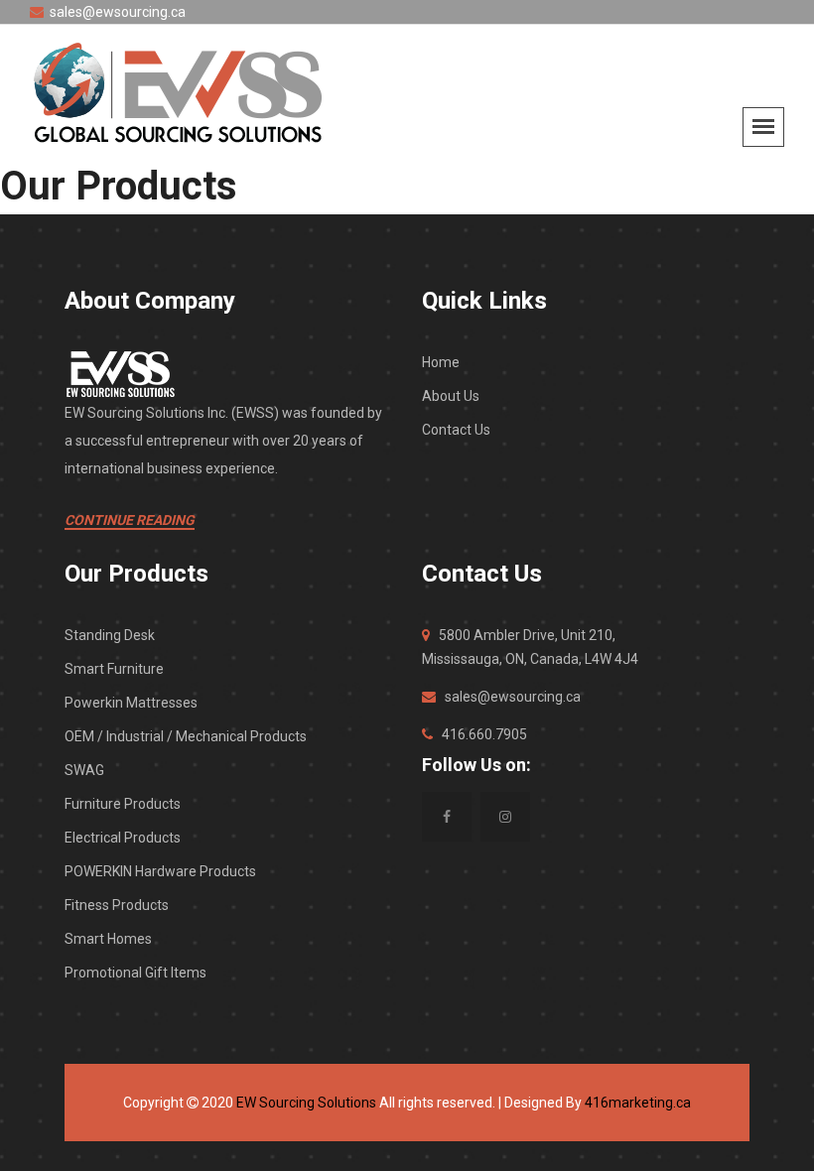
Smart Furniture (114, 669)
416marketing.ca (638, 1102)
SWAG (84, 770)
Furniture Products (123, 804)
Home (441, 362)
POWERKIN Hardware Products (160, 871)
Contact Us (456, 430)
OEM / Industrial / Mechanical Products (186, 736)
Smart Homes (108, 939)
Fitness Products (117, 905)
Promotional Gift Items (135, 972)
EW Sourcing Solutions (306, 1102)
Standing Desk (110, 635)
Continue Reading (130, 520)
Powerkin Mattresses (131, 703)
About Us (450, 396)
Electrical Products (123, 838)
